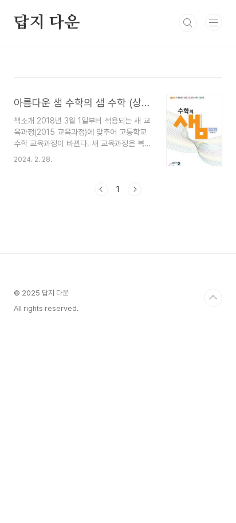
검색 (187, 22)
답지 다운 (47, 23)
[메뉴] (213, 22)
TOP (213, 298)
